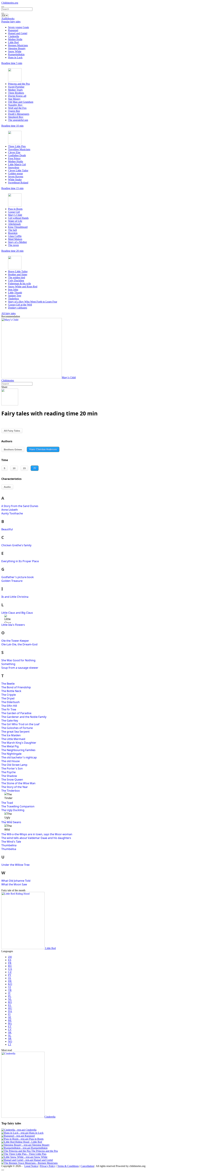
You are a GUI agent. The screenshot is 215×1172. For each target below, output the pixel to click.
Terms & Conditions (68, 1166)
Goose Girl (14, 211)
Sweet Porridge (16, 86)
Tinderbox (13, 298)
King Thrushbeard (18, 227)
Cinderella (13, 36)
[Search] (2, 13)
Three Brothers (16, 92)
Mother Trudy (15, 89)
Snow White (14, 51)
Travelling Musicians (19, 149)
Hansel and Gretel (17, 33)
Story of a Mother (17, 242)
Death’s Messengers (18, 114)
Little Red (13, 42)
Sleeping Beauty (17, 48)
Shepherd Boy (15, 117)
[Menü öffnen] (2, 6)
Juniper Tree (14, 295)
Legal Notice (31, 1166)
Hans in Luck (15, 57)
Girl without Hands (18, 218)
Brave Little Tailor (18, 271)
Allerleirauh (14, 224)
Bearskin (12, 233)
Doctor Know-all (17, 95)
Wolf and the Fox (17, 107)
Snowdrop (13, 167)
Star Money (14, 98)
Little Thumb (15, 292)
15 (24, 468)
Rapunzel (13, 30)
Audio (7, 487)
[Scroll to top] (2, 1169)
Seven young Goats (18, 27)
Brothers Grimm (13, 449)
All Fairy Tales (12, 430)
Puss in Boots (15, 208)
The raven (13, 245)
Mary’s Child (15, 215)
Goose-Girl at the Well (20, 304)
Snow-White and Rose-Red (22, 286)
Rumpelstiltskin (16, 54)
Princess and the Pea (19, 83)
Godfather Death (17, 155)
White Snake (15, 179)
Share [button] (4, 387)
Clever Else (14, 152)
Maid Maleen (15, 239)
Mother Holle (15, 39)
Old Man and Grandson (20, 101)
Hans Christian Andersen (43, 449)
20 (34, 468)
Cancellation (87, 1166)
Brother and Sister (17, 274)
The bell (12, 230)
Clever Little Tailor (18, 170)
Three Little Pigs (17, 146)
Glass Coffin (15, 236)
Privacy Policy (47, 1166)
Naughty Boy (15, 104)
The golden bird (16, 277)
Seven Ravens (15, 176)
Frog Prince (14, 158)
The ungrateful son (18, 120)
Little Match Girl (17, 164)
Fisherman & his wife (19, 283)
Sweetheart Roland (18, 182)
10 (14, 468)
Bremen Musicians (18, 45)
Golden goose (15, 173)
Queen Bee (14, 111)
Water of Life (15, 221)
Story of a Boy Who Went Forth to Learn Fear (32, 301)
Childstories (7, 380)
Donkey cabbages (17, 307)
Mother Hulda (15, 161)
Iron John (13, 289)
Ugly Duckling (16, 280)
